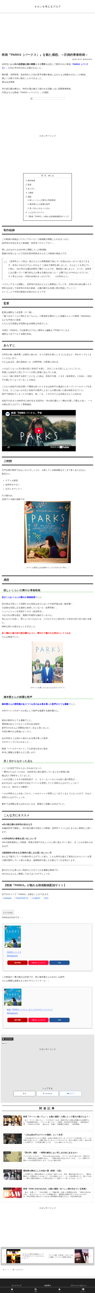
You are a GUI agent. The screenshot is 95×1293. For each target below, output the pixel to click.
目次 (44, 175)
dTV (46, 898)
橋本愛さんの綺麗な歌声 (40, 204)
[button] (88, 688)
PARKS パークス (14, 952)
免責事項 (47, 1285)
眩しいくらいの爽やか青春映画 (42, 200)
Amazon (8, 898)
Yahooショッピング (38, 963)
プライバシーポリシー (78, 1285)
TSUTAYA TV (22, 898)
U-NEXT (36, 898)
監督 (29, 184)
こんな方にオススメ (36, 212)
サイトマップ (16, 1285)
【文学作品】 (8, 1039)
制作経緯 (31, 180)
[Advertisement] (47, 33)
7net (59, 963)
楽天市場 (17, 963)
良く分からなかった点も (40, 208)
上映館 (30, 193)
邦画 (5, 1044)
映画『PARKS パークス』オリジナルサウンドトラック (30, 1010)
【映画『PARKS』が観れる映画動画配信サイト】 (48, 216)
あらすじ (31, 189)
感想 (29, 197)
